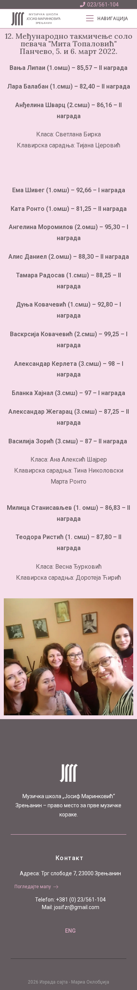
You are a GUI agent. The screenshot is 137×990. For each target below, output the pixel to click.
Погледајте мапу (32, 886)
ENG (70, 931)
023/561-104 (103, 4)
